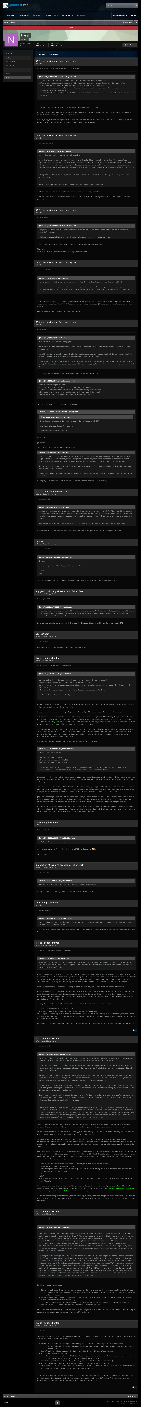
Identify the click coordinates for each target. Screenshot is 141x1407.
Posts (7, 77)
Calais (63, 1227)
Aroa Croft (64, 151)
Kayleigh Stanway (67, 411)
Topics (8, 73)
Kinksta (64, 674)
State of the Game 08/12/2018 (51, 491)
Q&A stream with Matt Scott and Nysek (55, 61)
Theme (5, 1402)
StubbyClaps (66, 838)
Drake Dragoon (66, 77)
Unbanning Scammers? (47, 822)
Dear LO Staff (42, 634)
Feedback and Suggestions (46, 594)
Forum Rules (68, 15)
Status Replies (10, 65)
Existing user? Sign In (120, 15)
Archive (39, 63)
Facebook (136, 22)
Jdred (63, 507)
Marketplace (52, 15)
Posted (45, 68)
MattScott (64, 557)
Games (38, 15)
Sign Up (133, 15)
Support (82, 15)
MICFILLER (63, 607)
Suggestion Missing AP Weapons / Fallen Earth (59, 591)
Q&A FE (39, 541)
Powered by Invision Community (128, 1404)
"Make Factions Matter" (47, 658)
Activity (25, 15)
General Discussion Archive (46, 494)
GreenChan (65, 918)
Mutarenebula (66, 381)
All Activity (9, 53)
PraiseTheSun (67, 226)
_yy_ (64, 417)
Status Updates (10, 61)
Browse (11, 15)
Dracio (63, 278)
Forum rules (70, 28)
